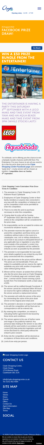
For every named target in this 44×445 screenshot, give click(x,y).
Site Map (6, 408)
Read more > (20, 443)
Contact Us (7, 404)
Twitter (22, 17)
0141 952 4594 (12, 382)
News (5, 397)
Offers (5, 402)
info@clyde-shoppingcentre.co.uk (16, 379)
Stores (5, 395)
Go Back (37, 48)
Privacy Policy (35, 435)
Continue (39, 443)
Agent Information (10, 406)
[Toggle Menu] (39, 8)
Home (5, 392)
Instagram (27, 17)
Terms (5, 411)
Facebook (17, 17)
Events (5, 399)
